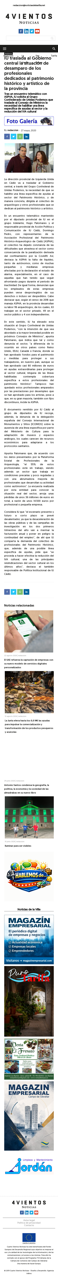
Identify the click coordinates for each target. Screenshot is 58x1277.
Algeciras (8, 56)
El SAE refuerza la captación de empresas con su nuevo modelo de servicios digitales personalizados (28, 664)
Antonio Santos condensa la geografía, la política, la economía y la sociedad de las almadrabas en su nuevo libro (26, 789)
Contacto (29, 1225)
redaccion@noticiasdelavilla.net (29, 5)
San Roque (39, 59)
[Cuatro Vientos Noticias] (29, 19)
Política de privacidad (29, 1223)
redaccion (12, 130)
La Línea (24, 59)
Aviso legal (29, 1220)
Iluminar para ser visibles (18, 846)
